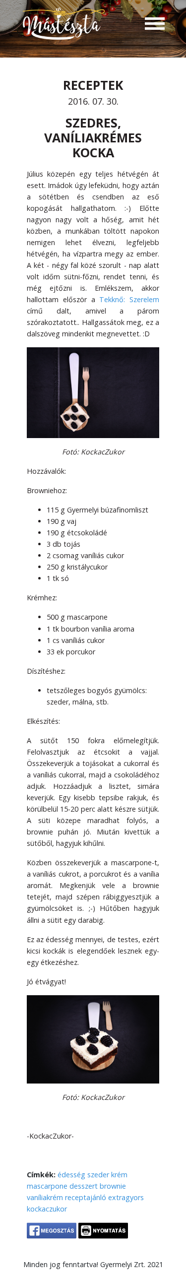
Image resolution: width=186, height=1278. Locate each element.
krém (119, 1174)
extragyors (126, 1197)
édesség (71, 1174)
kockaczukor (47, 1209)
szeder (98, 1174)
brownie (113, 1186)
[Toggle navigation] (154, 25)
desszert (83, 1186)
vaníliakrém (45, 1197)
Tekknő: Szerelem (129, 299)
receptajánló (85, 1197)
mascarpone (47, 1186)
